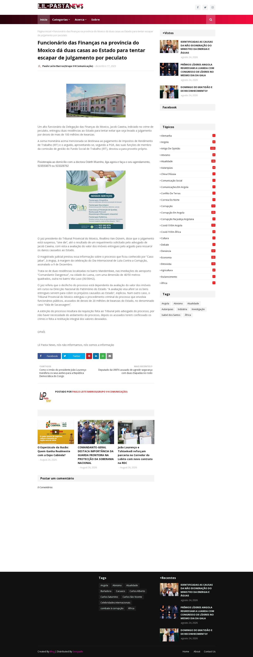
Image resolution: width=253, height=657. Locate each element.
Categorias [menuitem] (60, 19)
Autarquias (187, 167)
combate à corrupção (112, 608)
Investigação (198, 309)
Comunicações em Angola (187, 187)
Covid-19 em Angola (187, 225)
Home (186, 651)
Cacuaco (120, 591)
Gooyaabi (78, 651)
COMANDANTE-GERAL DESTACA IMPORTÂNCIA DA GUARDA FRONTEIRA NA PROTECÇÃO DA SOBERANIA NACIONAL (96, 455)
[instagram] (212, 7)
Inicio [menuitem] (43, 19)
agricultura (187, 270)
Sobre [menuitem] (95, 19)
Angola (187, 142)
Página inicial (44, 31)
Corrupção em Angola (187, 212)
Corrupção (187, 206)
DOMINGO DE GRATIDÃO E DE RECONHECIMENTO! (196, 88)
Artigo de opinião (187, 148)
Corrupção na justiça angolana (187, 219)
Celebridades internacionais (115, 602)
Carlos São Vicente (132, 596)
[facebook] (198, 7)
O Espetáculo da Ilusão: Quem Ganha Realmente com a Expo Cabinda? (54, 451)
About (197, 651)
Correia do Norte (187, 199)
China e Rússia (187, 174)
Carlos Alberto (137, 591)
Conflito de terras (187, 193)
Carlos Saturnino (109, 596)
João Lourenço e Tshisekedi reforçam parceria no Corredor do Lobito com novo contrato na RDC (135, 455)
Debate (187, 244)
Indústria (182, 309)
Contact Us (209, 651)
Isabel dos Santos (171, 315)
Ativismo (187, 155)
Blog (52, 651)
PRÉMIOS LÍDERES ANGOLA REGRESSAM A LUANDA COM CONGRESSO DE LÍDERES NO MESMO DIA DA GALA (197, 70)
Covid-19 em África (187, 232)
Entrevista (187, 264)
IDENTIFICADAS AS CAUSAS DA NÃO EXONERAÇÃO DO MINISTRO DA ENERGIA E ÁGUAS (197, 47)
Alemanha (187, 135)
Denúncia (187, 251)
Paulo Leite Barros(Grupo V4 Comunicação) (67, 66)
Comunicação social (187, 180)
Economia (187, 257)
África (187, 283)
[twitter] (205, 7)
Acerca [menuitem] (79, 19)
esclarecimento (187, 276)
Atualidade (187, 161)
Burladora (106, 591)
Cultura (187, 238)
